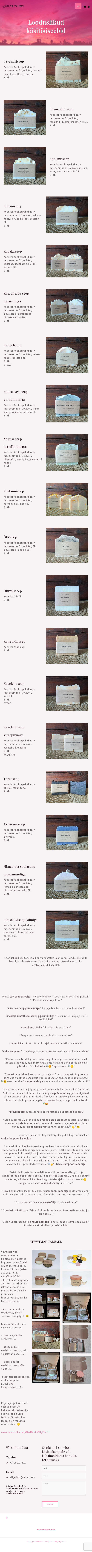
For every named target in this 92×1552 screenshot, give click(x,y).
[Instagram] (88, 7)
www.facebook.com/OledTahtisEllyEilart (25, 1432)
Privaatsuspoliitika (46, 1529)
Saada (50, 1504)
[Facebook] (85, 7)
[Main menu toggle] (78, 6)
